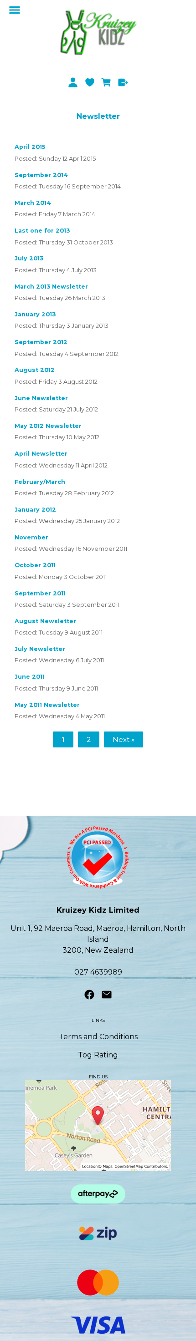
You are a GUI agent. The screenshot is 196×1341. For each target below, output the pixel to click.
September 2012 (41, 342)
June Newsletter (41, 398)
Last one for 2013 (42, 230)
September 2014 (41, 175)
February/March (40, 481)
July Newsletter (40, 648)
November (31, 537)
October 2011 (35, 565)
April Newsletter (41, 453)
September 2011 (40, 593)
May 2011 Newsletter (47, 704)
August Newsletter (45, 621)
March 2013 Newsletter (51, 286)
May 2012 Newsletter (48, 425)
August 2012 (35, 369)
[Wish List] (89, 82)
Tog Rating (98, 1055)
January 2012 (35, 509)
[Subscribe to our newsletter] (106, 996)
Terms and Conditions (98, 1036)
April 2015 (30, 146)
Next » (123, 740)
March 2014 (33, 202)
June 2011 (30, 676)
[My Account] (72, 82)
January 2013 (35, 314)
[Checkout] (123, 82)
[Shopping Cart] (106, 82)
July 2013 (29, 258)
